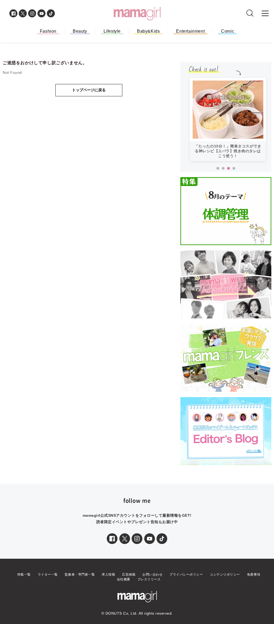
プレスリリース (149, 579)
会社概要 (123, 579)
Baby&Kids (148, 31)
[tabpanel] (228, 119)
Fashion (48, 31)
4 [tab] (234, 168)
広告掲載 (128, 574)
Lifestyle (112, 31)
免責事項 (253, 574)
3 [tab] (228, 168)
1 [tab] (218, 168)
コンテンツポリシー (225, 574)
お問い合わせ (152, 574)
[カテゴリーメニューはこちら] (265, 13)
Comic (227, 31)
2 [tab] (223, 168)
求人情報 (108, 574)
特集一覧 (24, 574)
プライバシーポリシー (186, 574)
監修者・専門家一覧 (80, 574)
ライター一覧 (48, 574)
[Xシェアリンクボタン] (124, 538)
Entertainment (190, 31)
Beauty (80, 31)
